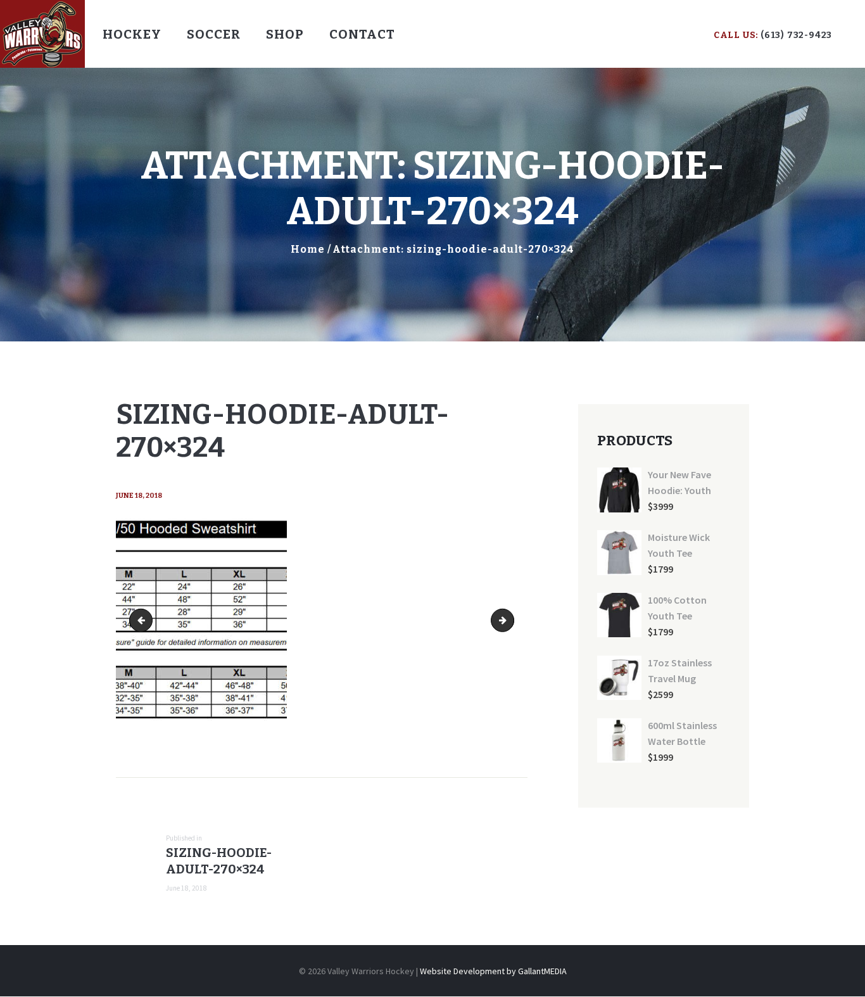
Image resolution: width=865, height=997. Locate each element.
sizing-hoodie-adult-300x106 (509, 620)
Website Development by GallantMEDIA (493, 971)
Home (308, 249)
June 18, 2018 (139, 496)
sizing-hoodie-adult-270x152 (143, 620)
